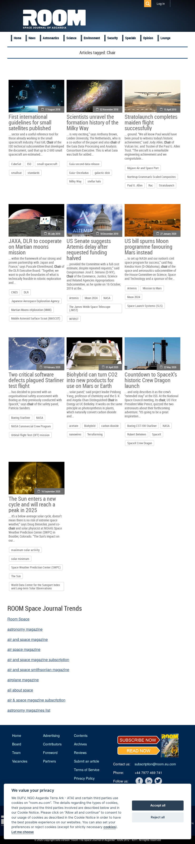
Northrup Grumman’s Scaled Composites (151, 177)
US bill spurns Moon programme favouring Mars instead (148, 246)
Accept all (157, 805)
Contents (81, 735)
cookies (109, 827)
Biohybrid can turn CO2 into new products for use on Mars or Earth (92, 380)
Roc (150, 185)
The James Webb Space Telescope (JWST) (89, 308)
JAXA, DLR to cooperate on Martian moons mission (35, 246)
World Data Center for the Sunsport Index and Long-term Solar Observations (35, 586)
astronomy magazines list (28, 710)
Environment (92, 38)
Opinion (148, 38)
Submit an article (86, 761)
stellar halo (94, 181)
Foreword (50, 752)
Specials (130, 38)
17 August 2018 (52, 109)
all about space (20, 690)
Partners (49, 761)
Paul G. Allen (134, 185)
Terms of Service (86, 770)
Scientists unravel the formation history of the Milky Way (92, 122)
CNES (14, 292)
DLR (26, 292)
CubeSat (16, 164)
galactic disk (102, 173)
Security (112, 38)
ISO (29, 164)
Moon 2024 (91, 298)
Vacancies (19, 761)
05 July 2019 (54, 233)
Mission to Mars (152, 288)
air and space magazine (27, 639)
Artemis (74, 298)
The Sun (16, 576)
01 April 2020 (112, 367)
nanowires (75, 434)
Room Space (18, 619)
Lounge (165, 38)
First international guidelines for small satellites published (30, 122)
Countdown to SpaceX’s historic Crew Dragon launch (151, 380)
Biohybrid (89, 426)
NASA (106, 298)
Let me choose (22, 832)
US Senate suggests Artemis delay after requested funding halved (89, 249)
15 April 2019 (170, 109)
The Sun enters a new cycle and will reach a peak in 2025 (32, 504)
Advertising (51, 735)
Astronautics (51, 38)
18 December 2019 (109, 233)
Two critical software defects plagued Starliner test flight (36, 380)
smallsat (16, 173)
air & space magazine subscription (36, 700)
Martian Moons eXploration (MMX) (31, 310)
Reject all (158, 817)
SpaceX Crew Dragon (139, 443)
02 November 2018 (109, 109)
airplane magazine (23, 679)
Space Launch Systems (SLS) (145, 306)
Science (71, 38)
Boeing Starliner (20, 417)
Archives (80, 744)
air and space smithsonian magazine (38, 669)
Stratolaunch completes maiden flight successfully (151, 122)
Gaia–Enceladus (79, 173)
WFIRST (73, 319)
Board (16, 744)
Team (16, 752)
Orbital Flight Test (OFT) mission (30, 435)
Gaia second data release (84, 164)
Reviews (80, 752)
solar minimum (20, 559)
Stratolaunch (166, 185)
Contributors (52, 744)
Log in (161, 3)
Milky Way (75, 181)
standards (33, 173)
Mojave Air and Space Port (143, 168)
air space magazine (23, 649)
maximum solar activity (25, 550)
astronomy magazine (25, 629)
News (32, 38)
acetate (73, 426)
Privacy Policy (84, 778)
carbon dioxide (110, 426)
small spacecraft (47, 164)
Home (17, 38)
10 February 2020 (52, 367)
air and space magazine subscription (38, 659)
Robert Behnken (136, 434)
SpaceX (156, 434)
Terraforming (94, 434)
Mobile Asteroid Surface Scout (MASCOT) (35, 318)
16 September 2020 (50, 491)
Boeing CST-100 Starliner (142, 426)
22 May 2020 (170, 367)
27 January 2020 (168, 233)
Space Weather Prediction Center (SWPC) (36, 567)
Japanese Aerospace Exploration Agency (35, 301)
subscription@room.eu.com (155, 764)
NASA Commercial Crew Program (31, 426)
